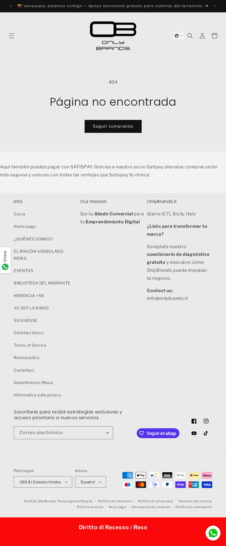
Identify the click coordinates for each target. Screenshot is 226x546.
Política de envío (90, 507)
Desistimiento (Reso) (33, 382)
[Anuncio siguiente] (215, 6)
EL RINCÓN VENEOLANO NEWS (38, 254)
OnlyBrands (47, 501)
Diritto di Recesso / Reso (113, 527)
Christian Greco (29, 332)
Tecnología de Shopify (75, 501)
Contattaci (24, 370)
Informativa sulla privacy (37, 395)
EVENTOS (23, 270)
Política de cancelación (194, 507)
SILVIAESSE (25, 320)
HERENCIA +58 (29, 295)
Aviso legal (118, 507)
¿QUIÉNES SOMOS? (33, 239)
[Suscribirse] (107, 432)
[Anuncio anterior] (11, 6)
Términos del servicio (195, 501)
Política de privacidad (155, 501)
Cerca (19, 214)
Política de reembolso (115, 501)
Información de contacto (150, 507)
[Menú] (12, 36)
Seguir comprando (113, 126)
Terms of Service (30, 345)
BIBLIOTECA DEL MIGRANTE (42, 283)
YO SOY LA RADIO (31, 308)
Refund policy (27, 357)
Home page (25, 226)
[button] (178, 36)
